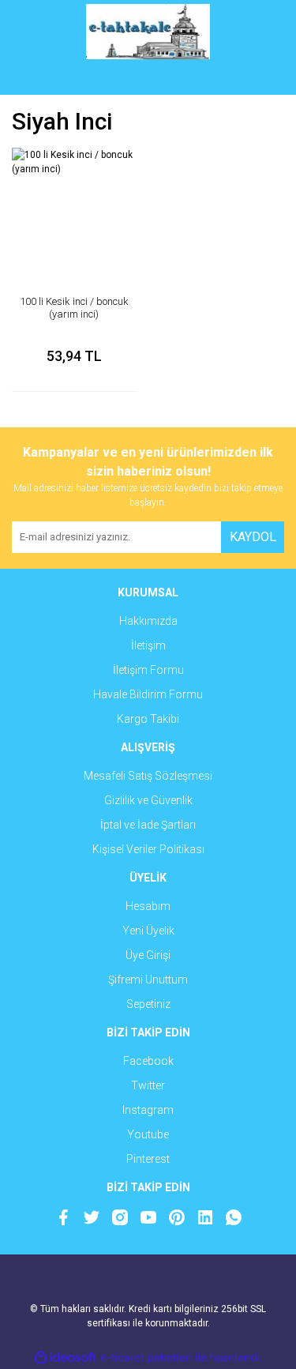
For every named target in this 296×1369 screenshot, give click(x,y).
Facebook (148, 1061)
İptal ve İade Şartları (148, 824)
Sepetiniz (148, 1004)
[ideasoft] (65, 1357)
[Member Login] (148, 79)
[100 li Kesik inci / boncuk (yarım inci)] (74, 210)
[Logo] (148, 31)
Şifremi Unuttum (148, 979)
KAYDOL (253, 536)
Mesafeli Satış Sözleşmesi (148, 775)
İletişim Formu (148, 670)
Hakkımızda (148, 621)
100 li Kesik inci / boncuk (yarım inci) (74, 307)
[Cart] (260, 79)
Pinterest (148, 1159)
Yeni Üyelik (148, 930)
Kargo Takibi (148, 719)
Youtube (148, 1134)
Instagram (148, 1110)
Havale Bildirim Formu (148, 694)
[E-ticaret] (146, 1357)
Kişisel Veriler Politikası (148, 849)
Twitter (148, 1085)
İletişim (148, 645)
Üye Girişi (148, 955)
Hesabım (148, 906)
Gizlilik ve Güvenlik (148, 800)
